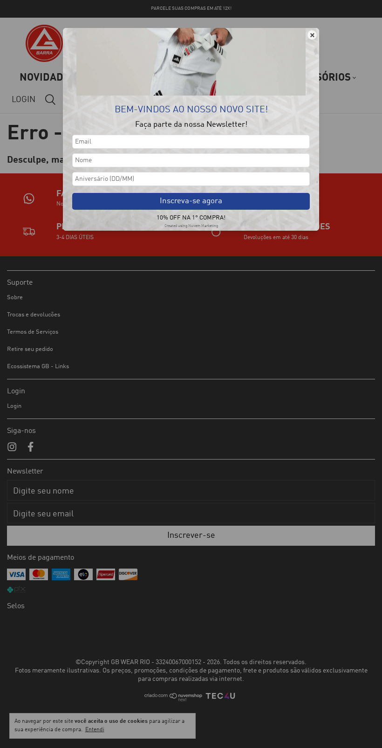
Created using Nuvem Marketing (191, 226)
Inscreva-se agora (191, 201)
